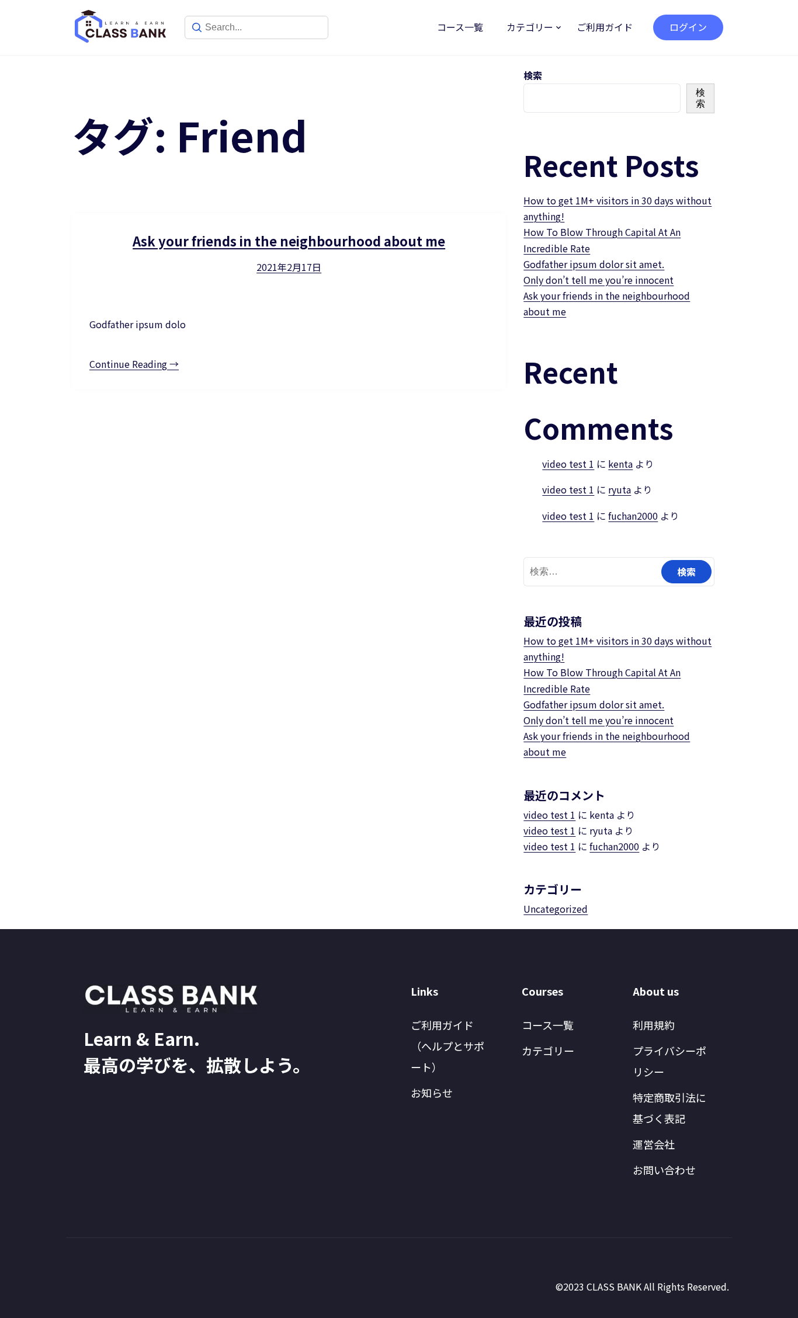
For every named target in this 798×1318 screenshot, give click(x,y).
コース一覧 (460, 27)
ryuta (619, 489)
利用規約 (654, 1024)
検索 (532, 75)
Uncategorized (555, 909)
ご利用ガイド (605, 27)
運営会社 (654, 1144)
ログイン (688, 27)
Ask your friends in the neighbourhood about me (289, 240)
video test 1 (568, 464)
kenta (620, 464)
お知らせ (432, 1092)
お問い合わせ (664, 1169)
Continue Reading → (134, 364)
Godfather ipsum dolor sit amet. (593, 264)
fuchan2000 (633, 516)
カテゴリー (529, 27)
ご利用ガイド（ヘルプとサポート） (447, 1045)
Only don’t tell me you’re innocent (598, 280)
